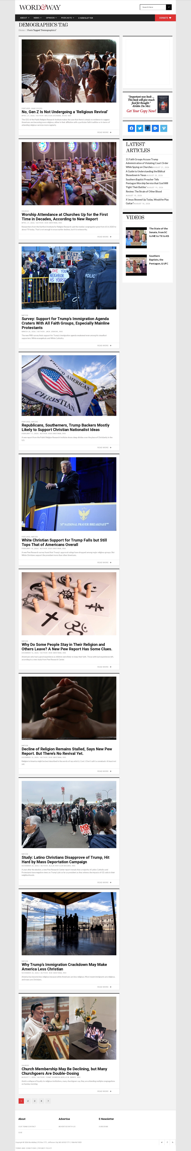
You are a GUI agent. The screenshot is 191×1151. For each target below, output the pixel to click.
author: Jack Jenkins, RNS (50, 331)
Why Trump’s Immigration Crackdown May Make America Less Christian (64, 966)
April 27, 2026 (28, 116)
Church (25, 211)
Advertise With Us (67, 1127)
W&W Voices (36, 108)
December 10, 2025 (30, 757)
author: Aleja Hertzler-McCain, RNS (58, 866)
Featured (26, 108)
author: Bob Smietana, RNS (49, 223)
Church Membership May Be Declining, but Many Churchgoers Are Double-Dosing (64, 1071)
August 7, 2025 (28, 1077)
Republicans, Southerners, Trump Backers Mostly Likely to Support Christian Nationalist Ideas (65, 427)
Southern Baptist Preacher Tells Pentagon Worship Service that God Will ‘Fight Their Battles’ (147, 183)
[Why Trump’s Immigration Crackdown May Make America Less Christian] (69, 923)
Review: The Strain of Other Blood (144, 191)
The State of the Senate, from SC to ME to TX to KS (159, 232)
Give (20, 1133)
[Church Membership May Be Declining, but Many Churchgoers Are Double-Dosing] (69, 1028)
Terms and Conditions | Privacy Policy (34, 1148)
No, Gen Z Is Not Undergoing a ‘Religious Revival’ (65, 112)
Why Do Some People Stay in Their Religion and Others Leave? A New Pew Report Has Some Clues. (67, 646)
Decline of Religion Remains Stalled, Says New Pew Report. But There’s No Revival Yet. (67, 751)
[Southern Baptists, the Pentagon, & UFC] (136, 274)
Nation (25, 315)
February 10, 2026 (30, 548)
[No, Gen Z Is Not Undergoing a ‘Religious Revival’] (69, 71)
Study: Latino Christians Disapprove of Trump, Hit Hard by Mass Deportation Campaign (65, 859)
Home (22, 30)
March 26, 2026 (28, 331)
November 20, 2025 (30, 973)
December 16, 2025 (30, 653)
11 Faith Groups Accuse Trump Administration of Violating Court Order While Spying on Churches (147, 163)
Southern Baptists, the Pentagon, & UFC (158, 259)
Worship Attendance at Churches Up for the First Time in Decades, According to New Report (65, 216)
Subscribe (103, 1127)
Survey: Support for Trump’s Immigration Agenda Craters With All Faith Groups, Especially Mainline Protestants (65, 323)
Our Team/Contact (27, 1127)
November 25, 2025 (30, 866)
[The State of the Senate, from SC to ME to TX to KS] (136, 247)
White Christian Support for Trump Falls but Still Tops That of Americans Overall (64, 542)
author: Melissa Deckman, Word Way (53, 116)
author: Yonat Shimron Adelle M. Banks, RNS (59, 1077)
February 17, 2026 (30, 433)
